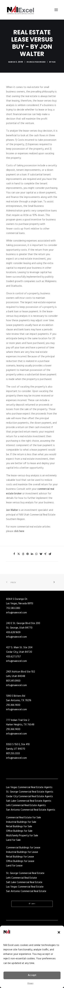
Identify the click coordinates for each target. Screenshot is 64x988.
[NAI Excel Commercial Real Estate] (20, 10)
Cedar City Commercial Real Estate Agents (29, 796)
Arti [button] (33, 904)
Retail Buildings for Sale (19, 826)
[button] (59, 932)
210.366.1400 (13, 705)
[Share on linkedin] (32, 554)
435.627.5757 (13, 657)
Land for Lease (14, 866)
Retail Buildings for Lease (20, 857)
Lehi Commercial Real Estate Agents (26, 805)
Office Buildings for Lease (20, 861)
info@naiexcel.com (16, 613)
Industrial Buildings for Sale (21, 822)
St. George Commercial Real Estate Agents (29, 792)
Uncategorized (37, 62)
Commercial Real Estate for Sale (23, 818)
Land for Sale (13, 840)
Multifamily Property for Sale (22, 836)
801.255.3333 (13, 753)
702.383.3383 (13, 608)
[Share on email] (50, 554)
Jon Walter (12, 510)
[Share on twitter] (19, 554)
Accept (32, 975)
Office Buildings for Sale (19, 831)
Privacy (30, 983)
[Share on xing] (45, 554)
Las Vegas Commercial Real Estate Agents (29, 787)
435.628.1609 (13, 632)
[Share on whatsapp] (36, 554)
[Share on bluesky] (41, 554)
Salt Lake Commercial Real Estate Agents (28, 801)
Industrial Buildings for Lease (22, 852)
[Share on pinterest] (28, 554)
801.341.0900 (13, 681)
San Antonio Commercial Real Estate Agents (30, 810)
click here (19, 531)
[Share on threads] (23, 554)
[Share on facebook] (14, 554)
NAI (54, 62)
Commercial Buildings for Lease (23, 848)
